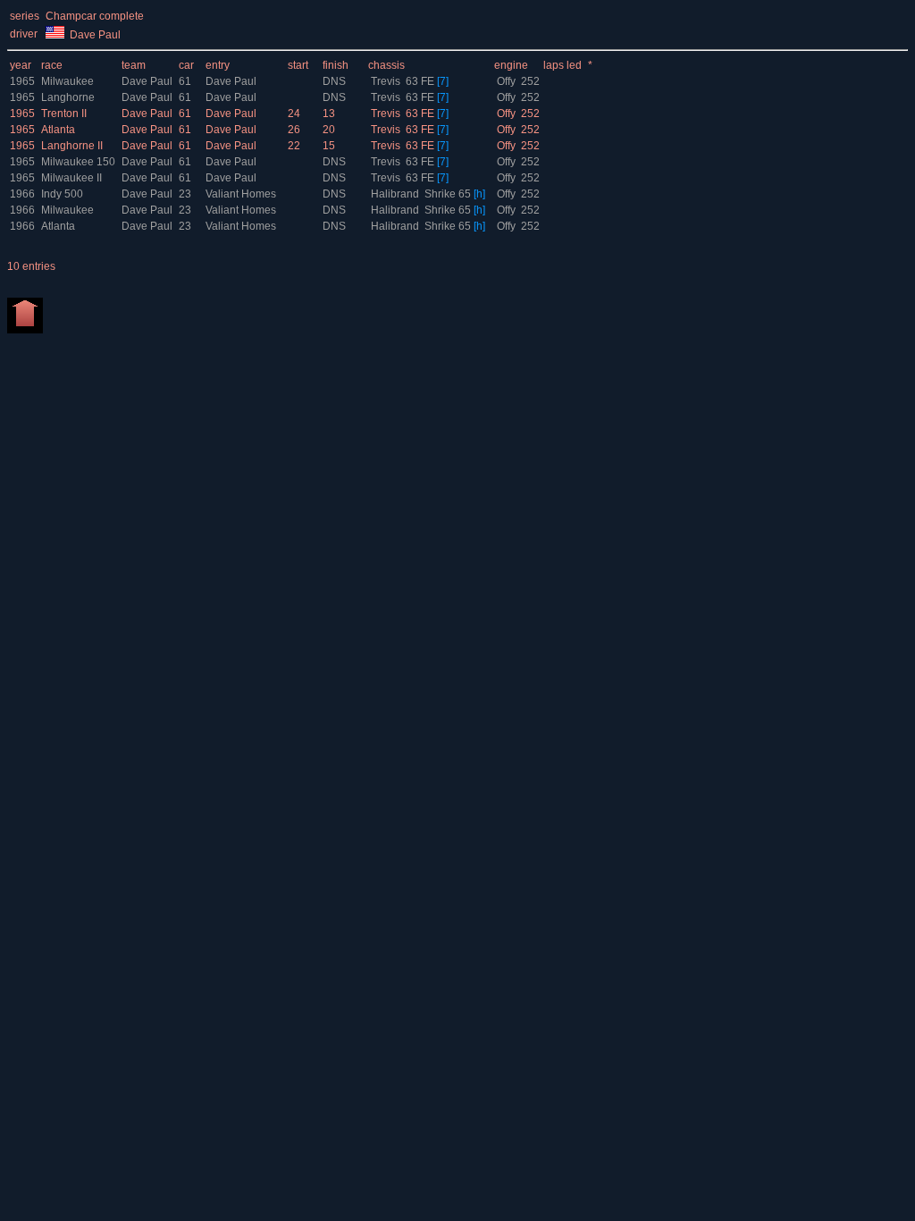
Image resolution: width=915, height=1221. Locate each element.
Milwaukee (67, 81)
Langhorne (68, 97)
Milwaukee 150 (78, 162)
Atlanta (58, 129)
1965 (22, 81)
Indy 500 (62, 194)
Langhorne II (72, 145)
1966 (22, 194)
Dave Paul (148, 81)
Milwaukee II (71, 178)
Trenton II (64, 113)
